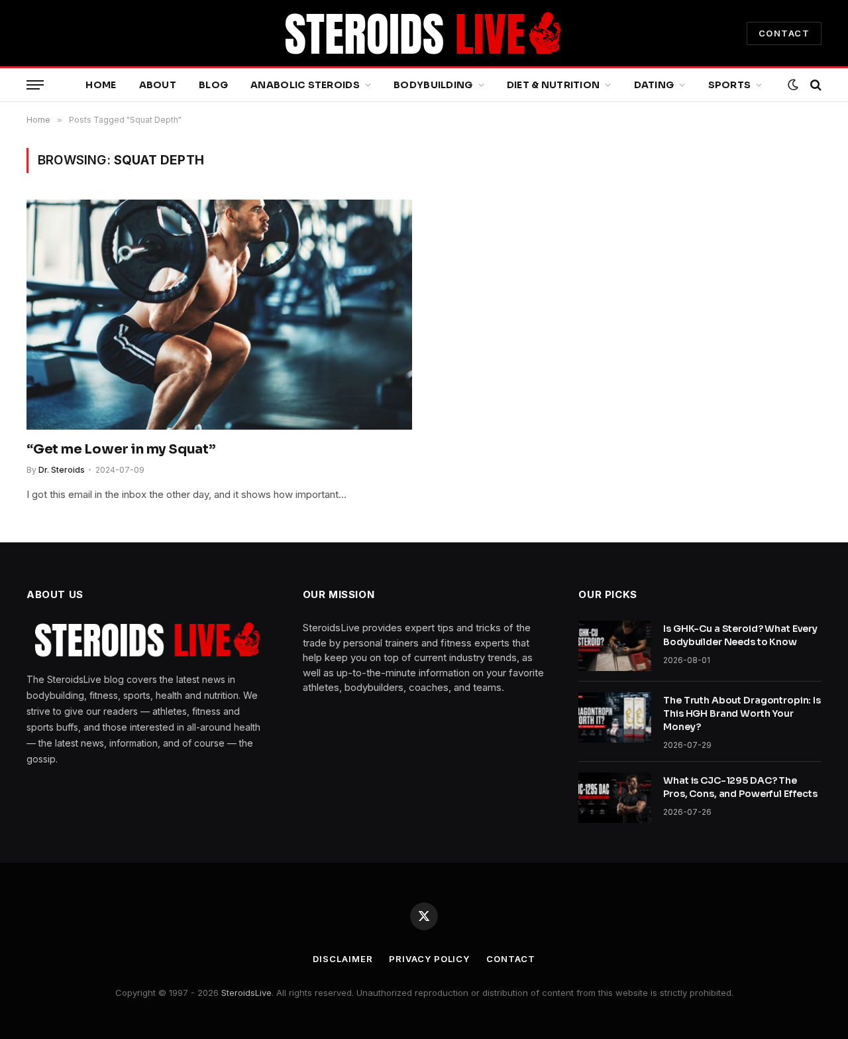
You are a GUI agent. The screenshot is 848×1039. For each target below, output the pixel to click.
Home (100, 85)
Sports (729, 85)
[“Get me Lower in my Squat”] (219, 314)
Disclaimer (342, 958)
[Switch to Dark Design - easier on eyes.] (793, 85)
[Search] (815, 85)
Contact (510, 958)
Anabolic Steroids (305, 85)
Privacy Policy (429, 958)
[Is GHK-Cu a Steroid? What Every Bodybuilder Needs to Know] (614, 646)
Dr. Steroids (61, 470)
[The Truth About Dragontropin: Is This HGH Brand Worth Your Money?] (614, 717)
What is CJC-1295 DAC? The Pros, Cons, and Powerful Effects (740, 787)
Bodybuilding (433, 85)
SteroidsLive (246, 992)
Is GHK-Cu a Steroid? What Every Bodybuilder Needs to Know (740, 635)
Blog (213, 85)
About (157, 85)
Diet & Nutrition (553, 85)
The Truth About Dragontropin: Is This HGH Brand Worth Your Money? (742, 713)
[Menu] (35, 85)
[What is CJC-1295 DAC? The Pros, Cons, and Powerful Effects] (614, 797)
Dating (654, 85)
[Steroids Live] (424, 33)
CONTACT (784, 33)
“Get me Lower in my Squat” (120, 449)
